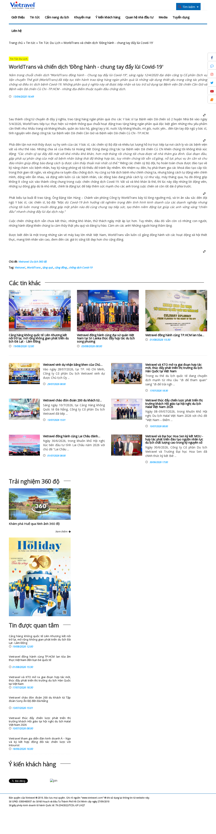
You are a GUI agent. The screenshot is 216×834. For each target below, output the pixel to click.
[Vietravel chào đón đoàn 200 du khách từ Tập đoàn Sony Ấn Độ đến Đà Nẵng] (24, 409)
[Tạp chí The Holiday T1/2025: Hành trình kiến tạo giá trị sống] (40, 576)
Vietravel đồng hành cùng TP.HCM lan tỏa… (174, 335)
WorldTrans (33, 267)
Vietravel (20, 267)
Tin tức (35, 17)
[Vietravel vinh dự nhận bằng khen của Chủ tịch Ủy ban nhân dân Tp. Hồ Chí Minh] (24, 373)
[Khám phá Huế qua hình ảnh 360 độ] (41, 512)
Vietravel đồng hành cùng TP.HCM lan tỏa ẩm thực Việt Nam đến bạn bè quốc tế (40, 658)
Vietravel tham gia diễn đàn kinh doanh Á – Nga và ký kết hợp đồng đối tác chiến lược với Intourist (40, 742)
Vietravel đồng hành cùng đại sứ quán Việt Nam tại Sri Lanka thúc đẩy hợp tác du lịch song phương (106, 338)
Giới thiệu (18, 17)
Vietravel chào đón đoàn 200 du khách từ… (72, 400)
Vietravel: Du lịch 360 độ (32, 261)
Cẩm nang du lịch (57, 17)
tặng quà (47, 267)
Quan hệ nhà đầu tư (140, 17)
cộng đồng (60, 267)
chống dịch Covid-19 (80, 267)
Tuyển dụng (181, 17)
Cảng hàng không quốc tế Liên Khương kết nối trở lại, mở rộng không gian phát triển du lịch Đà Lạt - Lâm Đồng (39, 338)
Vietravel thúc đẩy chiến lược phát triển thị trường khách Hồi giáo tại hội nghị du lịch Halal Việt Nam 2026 (174, 403)
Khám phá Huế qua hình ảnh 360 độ (34, 523)
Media (163, 17)
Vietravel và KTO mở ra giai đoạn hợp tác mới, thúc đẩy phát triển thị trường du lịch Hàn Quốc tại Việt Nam (173, 368)
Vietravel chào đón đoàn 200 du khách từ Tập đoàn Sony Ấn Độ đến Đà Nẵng (40, 699)
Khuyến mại (82, 17)
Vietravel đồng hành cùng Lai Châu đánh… (71, 436)
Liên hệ (16, 30)
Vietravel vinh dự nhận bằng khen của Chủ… (73, 365)
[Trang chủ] (23, 5)
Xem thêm (62, 531)
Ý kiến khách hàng (108, 17)
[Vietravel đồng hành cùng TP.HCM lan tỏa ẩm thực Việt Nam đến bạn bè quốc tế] (176, 311)
